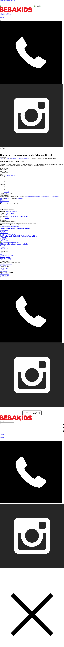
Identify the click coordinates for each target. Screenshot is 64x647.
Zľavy (1, 433)
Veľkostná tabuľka (4, 274)
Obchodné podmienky (5, 257)
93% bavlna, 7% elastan (11, 211)
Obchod (2, 434)
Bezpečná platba (4, 271)
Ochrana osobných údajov (6, 255)
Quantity (2, 193)
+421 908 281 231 (4, 13)
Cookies (2, 269)
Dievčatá (2, 198)
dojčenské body (20, 198)
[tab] (32, 199)
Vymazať (6, 192)
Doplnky (2, 430)
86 (14, 213)
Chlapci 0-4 (14, 158)
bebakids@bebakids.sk (5, 14)
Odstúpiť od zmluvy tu (5, 259)
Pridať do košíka (4, 195)
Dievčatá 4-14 (3, 426)
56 (5, 213)
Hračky (2, 431)
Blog (1, 254)
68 (9, 213)
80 (13, 213)
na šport (26, 216)
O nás (1, 252)
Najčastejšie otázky (4, 275)
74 (11, 213)
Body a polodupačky (24, 158)
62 (7, 213)
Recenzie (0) (3, 202)
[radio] (5, 177)
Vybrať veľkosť (4, 233)
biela (6, 214)
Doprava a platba (4, 268)
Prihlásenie (2, 17)
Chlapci (7, 158)
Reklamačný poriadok (5, 258)
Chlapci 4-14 (3, 429)
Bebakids (26, 196)
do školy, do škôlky (9, 216)
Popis (1, 199)
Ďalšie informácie (4, 201)
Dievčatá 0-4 (8, 198)
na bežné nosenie (19, 216)
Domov (2, 158)
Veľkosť (2, 184)
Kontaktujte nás (4, 276)
